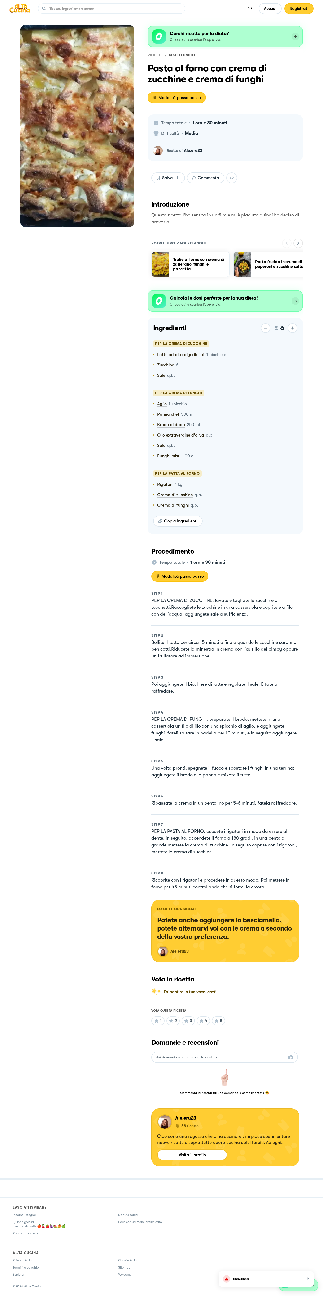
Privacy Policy (23, 1260)
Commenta (208, 178)
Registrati (299, 8)
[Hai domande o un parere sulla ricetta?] (220, 1057)
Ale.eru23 (193, 150)
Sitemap (124, 1267)
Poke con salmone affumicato (140, 1222)
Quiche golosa (23, 1222)
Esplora (18, 1274)
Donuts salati (128, 1215)
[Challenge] (250, 8)
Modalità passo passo (179, 97)
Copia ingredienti (180, 521)
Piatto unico (182, 55)
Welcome (124, 1274)
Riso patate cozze (25, 1233)
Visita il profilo (192, 1154)
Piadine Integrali (24, 1215)
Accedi (270, 8)
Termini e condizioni (27, 1267)
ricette (155, 55)
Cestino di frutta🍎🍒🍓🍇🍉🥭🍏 (39, 1226)
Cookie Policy (128, 1260)
